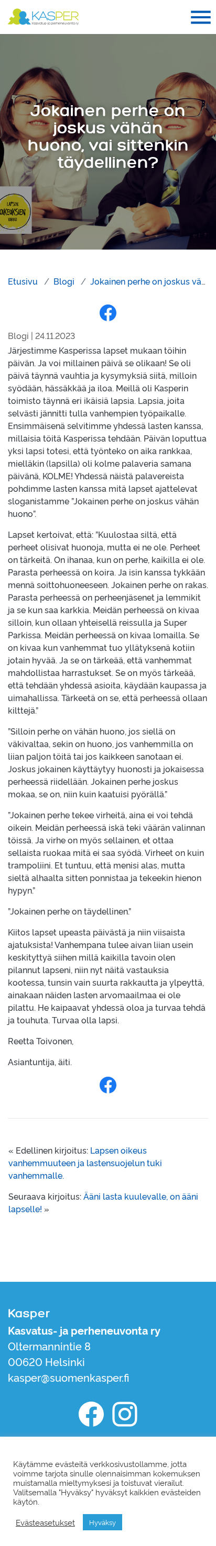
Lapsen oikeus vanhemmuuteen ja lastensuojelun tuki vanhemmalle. (85, 1162)
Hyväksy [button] (102, 1522)
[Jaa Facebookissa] (108, 312)
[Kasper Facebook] (91, 1414)
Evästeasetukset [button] (45, 1522)
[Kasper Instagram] (124, 1414)
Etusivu (23, 281)
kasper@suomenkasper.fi (68, 1377)
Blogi (63, 281)
